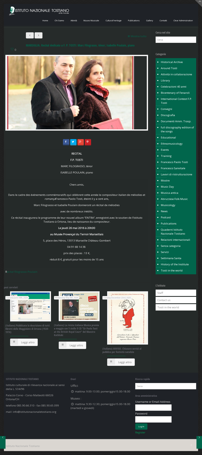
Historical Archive (172, 62)
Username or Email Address (152, 401)
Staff (160, 293)
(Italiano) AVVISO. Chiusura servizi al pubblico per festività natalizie (121, 350)
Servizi (165, 252)
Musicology (168, 205)
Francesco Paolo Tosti (174, 162)
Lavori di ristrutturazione (176, 174)
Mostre (165, 180)
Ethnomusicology (172, 143)
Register (140, 432)
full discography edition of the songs (177, 129)
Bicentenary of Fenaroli (175, 93)
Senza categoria (171, 246)
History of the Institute (175, 264)
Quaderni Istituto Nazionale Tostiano (173, 231)
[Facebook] (191, 445)
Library (165, 80)
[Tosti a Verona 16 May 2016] (199, 442)
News (164, 211)
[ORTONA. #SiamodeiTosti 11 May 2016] (3, 442)
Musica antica (169, 193)
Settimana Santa (171, 258)
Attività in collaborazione (176, 74)
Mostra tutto (138, 36)
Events (165, 150)
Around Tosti (169, 68)
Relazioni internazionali (175, 240)
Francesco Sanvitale (173, 168)
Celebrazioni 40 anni (173, 86)
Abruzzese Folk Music (174, 199)
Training (166, 156)
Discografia (168, 115)
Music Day (167, 186)
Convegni (166, 109)
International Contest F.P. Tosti (176, 101)
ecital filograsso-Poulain (22, 272)
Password (141, 413)
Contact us (163, 300)
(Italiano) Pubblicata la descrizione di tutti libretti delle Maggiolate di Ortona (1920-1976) (27, 329)
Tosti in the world (172, 270)
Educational (168, 137)
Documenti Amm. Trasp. (176, 121)
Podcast (166, 217)
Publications (168, 223)
